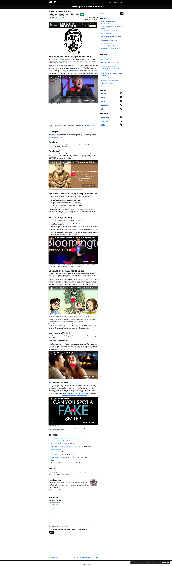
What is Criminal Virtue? (106, 78)
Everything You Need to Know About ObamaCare (109, 63)
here (60, 126)
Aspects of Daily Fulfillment (107, 71)
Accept (165, 562)
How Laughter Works (56, 451)
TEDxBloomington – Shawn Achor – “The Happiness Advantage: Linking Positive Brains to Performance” (70, 264)
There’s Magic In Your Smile (57, 454)
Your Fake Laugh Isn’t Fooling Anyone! (56, 379)
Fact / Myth (53, 2)
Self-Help (111, 109)
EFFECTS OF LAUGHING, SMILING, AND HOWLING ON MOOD (67, 446)
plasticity (91, 284)
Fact (53, 504)
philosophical (52, 157)
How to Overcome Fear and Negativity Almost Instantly (74, 395)
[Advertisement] (73, 115)
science (86, 71)
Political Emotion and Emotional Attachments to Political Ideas (111, 74)
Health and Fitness (111, 117)
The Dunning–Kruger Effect (107, 59)
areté (88, 153)
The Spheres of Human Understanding (109, 80)
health (62, 59)
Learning (111, 101)
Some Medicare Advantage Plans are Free (110, 40)
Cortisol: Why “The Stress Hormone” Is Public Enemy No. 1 (65, 462)
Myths (116, 2)
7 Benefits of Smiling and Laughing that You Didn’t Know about (65, 457)
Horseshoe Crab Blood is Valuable (108, 21)
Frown (52, 460)
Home (50, 11)
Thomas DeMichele (59, 17)
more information (157, 562)
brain (73, 135)
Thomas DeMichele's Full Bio (56, 489)
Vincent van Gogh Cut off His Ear (108, 45)
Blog (121, 2)
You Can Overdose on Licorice (107, 43)
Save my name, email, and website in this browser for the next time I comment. (69, 529)
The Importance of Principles (107, 86)
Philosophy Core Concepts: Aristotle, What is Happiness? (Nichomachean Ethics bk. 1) (66, 189)
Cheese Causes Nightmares (107, 23)
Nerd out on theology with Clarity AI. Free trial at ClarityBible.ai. (86, 7)
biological (68, 70)
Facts (110, 2)
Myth (57, 504)
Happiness (111, 93)
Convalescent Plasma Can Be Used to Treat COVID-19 (110, 49)
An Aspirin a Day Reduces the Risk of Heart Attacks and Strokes (111, 36)
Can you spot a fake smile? (54, 425)
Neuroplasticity (111, 105)
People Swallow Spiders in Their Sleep (109, 30)
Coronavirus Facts (105, 57)
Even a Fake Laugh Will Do (63, 349)
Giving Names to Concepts (107, 83)
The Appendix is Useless (106, 33)
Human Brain (111, 97)
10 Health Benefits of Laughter (55, 103)
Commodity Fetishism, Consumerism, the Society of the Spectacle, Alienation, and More (111, 67)
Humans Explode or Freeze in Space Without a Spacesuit (111, 27)
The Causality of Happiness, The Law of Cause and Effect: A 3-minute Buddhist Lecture (66, 314)
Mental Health (111, 121)
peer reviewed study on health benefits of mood (75, 126)
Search (122, 13)
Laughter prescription (56, 449)
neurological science (77, 70)
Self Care (111, 125)
